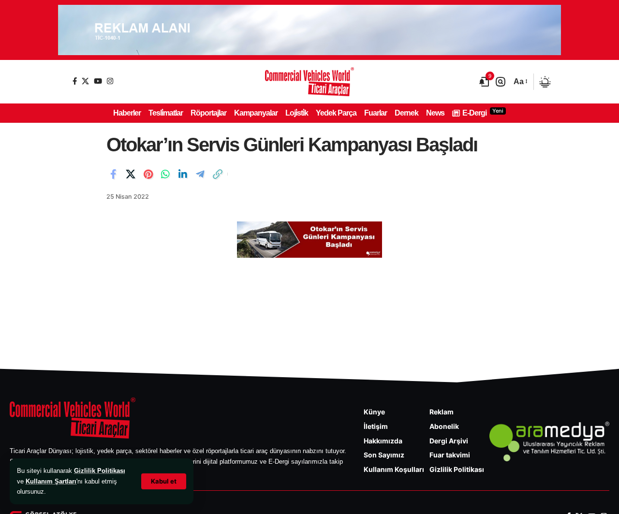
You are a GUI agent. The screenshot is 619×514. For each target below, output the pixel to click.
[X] (85, 81)
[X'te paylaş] (130, 174)
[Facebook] (74, 81)
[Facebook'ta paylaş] (113, 174)
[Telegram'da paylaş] (200, 174)
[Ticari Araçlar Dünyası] (309, 81)
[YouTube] (97, 81)
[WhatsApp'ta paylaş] (165, 174)
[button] (163, 481)
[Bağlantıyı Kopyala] (217, 174)
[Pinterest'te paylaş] (148, 174)
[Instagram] (110, 81)
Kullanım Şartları (51, 481)
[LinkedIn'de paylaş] (183, 174)
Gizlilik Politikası (99, 470)
